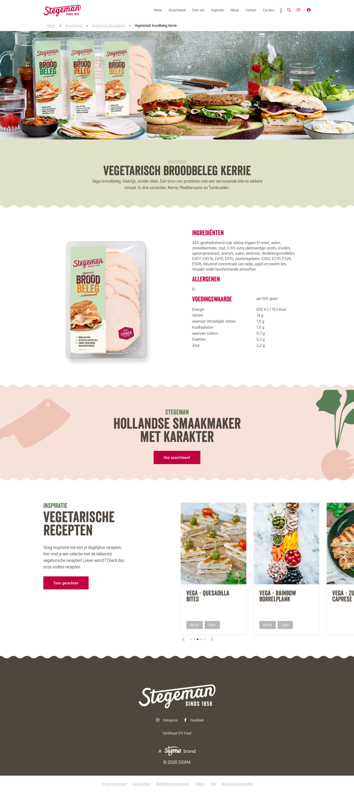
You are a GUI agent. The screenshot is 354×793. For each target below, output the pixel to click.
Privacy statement (114, 784)
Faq (213, 784)
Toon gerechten (66, 583)
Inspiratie (217, 10)
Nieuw (234, 10)
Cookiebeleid (141, 784)
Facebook (197, 720)
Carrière (268, 10)
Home (158, 10)
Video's (200, 784)
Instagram (170, 720)
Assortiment (177, 10)
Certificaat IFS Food (177, 733)
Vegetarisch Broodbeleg (108, 26)
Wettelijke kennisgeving (172, 784)
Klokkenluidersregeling (237, 784)
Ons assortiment (177, 458)
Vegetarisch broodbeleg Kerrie (156, 26)
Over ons (198, 10)
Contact (251, 10)
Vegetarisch (177, 161)
